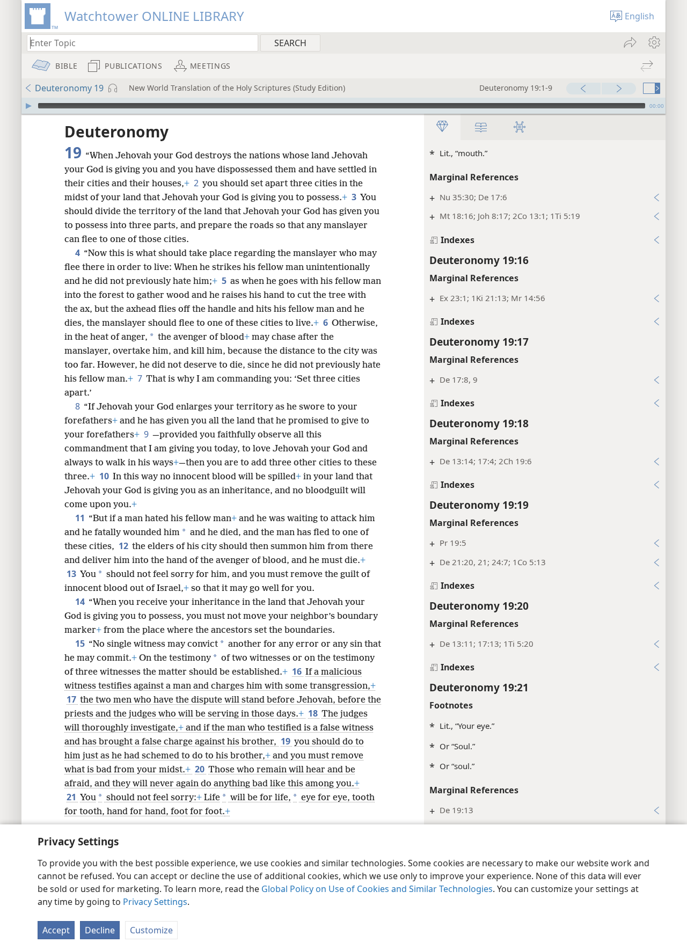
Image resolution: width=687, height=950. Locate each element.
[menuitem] (653, 42)
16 (297, 671)
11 (80, 518)
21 (72, 797)
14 (80, 602)
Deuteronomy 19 (69, 88)
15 (80, 643)
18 (313, 713)
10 (105, 476)
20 (200, 769)
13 (72, 574)
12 (124, 546)
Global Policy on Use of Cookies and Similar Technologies (377, 889)
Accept (56, 930)
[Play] (28, 105)
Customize (151, 930)
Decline (100, 930)
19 (286, 741)
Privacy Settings (155, 902)
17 (72, 699)
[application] (343, 106)
